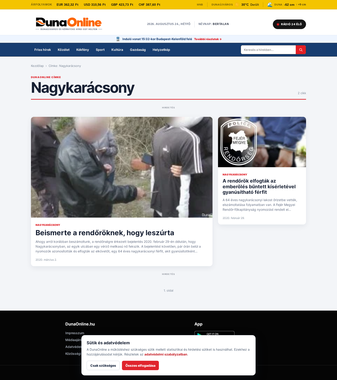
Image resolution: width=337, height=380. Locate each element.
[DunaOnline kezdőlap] (71, 24)
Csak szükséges (103, 365)
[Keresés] (301, 49)
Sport (100, 50)
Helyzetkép (161, 50)
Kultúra (117, 50)
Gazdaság (138, 50)
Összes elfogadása (140, 365)
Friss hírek (42, 50)
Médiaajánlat (75, 340)
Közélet (63, 50)
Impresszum (74, 333)
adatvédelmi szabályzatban (165, 354)
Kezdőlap (37, 66)
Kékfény (82, 50)
